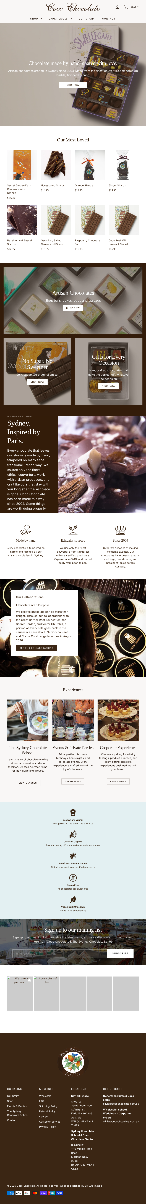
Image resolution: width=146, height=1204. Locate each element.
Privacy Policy (47, 1126)
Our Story (87, 18)
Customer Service (49, 1121)
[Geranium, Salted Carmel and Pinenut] (56, 229)
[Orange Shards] (90, 173)
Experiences (59, 18)
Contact (109, 18)
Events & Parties (17, 1106)
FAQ (41, 1100)
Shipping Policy (48, 1106)
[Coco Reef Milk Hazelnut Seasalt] (124, 229)
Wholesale (45, 1095)
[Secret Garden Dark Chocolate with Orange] (22, 176)
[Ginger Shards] (124, 173)
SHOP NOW (73, 85)
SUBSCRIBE (120, 953)
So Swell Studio (93, 1185)
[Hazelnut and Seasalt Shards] (22, 229)
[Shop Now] (37, 371)
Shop (34, 18)
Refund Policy (47, 1111)
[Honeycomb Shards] (56, 173)
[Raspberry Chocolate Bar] (90, 229)
